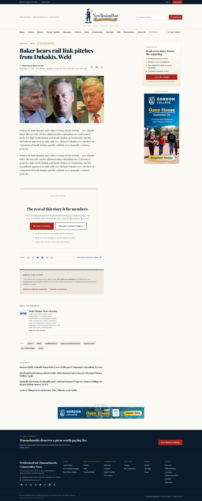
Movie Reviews (129, 469)
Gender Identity (53, 32)
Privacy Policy (166, 496)
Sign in (168, 2)
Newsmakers (129, 32)
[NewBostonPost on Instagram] (31, 484)
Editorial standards (152, 496)
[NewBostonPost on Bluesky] (40, 484)
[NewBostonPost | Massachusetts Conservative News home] (101, 15)
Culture (31, 32)
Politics (78, 32)
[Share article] (102, 67)
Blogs (146, 472)
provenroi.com (39, 498)
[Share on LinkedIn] (42, 257)
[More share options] (52, 257)
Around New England (71, 469)
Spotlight (110, 32)
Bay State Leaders (70, 472)
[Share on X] (33, 257)
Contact (168, 479)
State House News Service (33, 66)
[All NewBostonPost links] (54, 484)
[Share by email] (47, 257)
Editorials (107, 465)
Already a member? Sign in (71, 226)
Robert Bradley (109, 472)
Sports (40, 32)
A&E (119, 32)
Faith (87, 32)
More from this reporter (37, 330)
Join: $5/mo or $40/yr (170, 442)
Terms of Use (177, 496)
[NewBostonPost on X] (26, 484)
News (22, 32)
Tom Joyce (108, 475)
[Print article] (97, 67)
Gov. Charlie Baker (28, 348)
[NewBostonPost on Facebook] (21, 484)
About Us (142, 32)
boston (23, 43)
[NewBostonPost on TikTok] (45, 484)
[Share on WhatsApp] (28, 257)
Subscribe (177, 2)
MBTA (32, 43)
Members (155, 32)
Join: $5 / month (162, 77)
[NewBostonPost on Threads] (35, 484)
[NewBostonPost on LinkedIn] (49, 484)
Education (67, 32)
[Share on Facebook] (38, 257)
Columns (107, 469)
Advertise (168, 472)
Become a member (41, 226)
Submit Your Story (171, 475)
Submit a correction (58, 289)
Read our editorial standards (35, 289)
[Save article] (92, 67)
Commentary (97, 32)
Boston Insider (89, 343)
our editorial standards (66, 279)
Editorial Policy (170, 469)
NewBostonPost (51, 343)
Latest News (67, 465)
